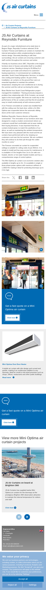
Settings (32, 585)
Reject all (12, 585)
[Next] (27, 517)
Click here (11, 318)
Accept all (23, 579)
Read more (6, 377)
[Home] (2, 26)
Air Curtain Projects (13, 25)
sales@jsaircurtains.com (15, 546)
